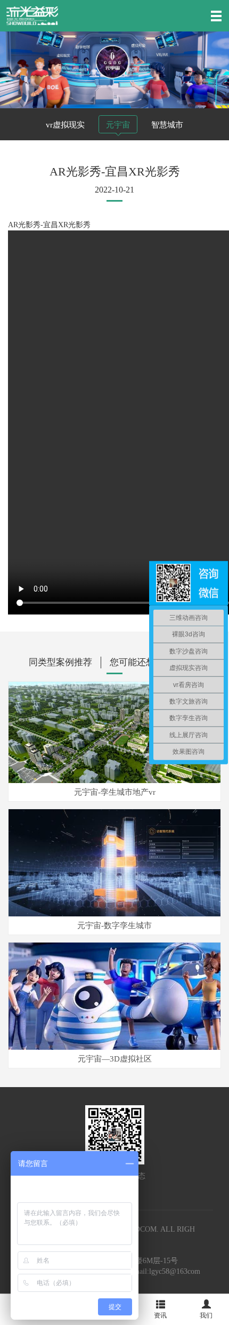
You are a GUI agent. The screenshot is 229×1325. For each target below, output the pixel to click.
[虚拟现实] (32, 15)
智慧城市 (167, 125)
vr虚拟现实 (65, 125)
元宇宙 (118, 125)
